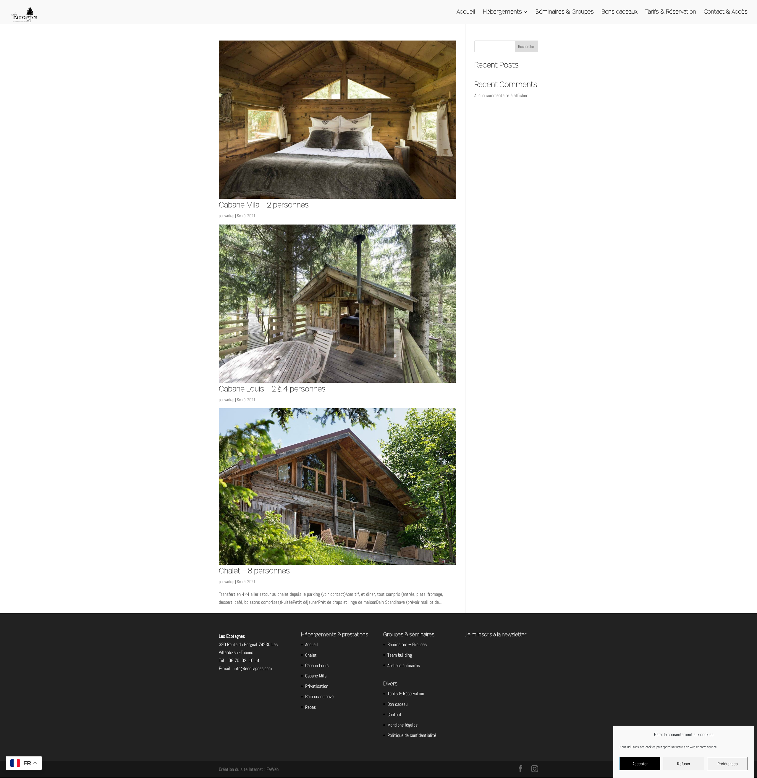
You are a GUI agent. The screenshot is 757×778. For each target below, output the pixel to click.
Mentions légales (402, 725)
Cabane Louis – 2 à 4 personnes (272, 389)
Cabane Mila (315, 676)
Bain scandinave (319, 696)
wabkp (229, 215)
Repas (310, 707)
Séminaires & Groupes (565, 12)
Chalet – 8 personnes (254, 571)
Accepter (640, 763)
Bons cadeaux (619, 12)
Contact (394, 714)
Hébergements (502, 12)
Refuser (683, 763)
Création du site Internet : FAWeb (249, 769)
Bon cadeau (397, 704)
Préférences (727, 763)
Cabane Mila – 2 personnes (264, 205)
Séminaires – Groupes (407, 644)
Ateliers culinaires (403, 665)
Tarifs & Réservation (670, 12)
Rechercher (526, 46)
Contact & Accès (726, 12)
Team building (399, 655)
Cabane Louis (317, 665)
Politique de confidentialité (411, 735)
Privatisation (316, 686)
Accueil (466, 12)
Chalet (311, 655)
